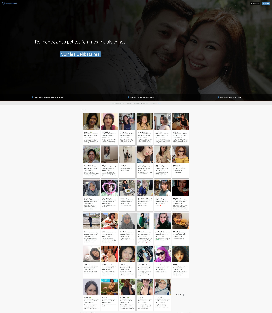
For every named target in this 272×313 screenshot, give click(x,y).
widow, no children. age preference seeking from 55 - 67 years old (127, 239)
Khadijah (158, 298)
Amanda (158, 231)
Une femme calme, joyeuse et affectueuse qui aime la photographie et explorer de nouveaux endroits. (90, 207)
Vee (121, 264)
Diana (122, 132)
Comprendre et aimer (178, 172)
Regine (176, 198)
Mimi (157, 132)
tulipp (140, 231)
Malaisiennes (137, 103)
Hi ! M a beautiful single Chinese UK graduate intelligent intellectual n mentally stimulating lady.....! (180, 273)
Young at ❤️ (158, 205)
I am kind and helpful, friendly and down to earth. (90, 272)
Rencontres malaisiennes (117, 103)
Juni (157, 264)
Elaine (175, 231)
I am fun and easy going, (178, 238)
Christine (158, 198)
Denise (175, 264)
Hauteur (154, 103)
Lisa (139, 298)
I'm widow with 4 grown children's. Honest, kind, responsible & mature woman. (162, 306)
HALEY (158, 165)
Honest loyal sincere (142, 205)
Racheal (123, 298)
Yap (103, 298)
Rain (86, 298)
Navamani (106, 264)
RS (85, 231)
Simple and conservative (125, 205)
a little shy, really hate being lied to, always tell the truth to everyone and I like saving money (144, 273)
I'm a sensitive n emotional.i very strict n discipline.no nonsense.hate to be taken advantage (109, 273)
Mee (103, 231)
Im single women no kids (161, 271)
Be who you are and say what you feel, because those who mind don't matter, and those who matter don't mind (90, 240)
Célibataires (146, 103)
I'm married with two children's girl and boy (109, 206)
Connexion (266, 3)
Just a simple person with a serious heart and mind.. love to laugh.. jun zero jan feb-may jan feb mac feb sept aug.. (127, 273)
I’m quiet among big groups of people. (109, 305)
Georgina (105, 198)
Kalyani (105, 132)
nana (122, 165)
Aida (86, 198)
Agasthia (87, 165)
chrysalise (141, 132)
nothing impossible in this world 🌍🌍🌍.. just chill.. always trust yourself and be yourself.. (162, 239)
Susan (86, 132)
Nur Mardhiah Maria (144, 198)
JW (174, 132)
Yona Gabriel (142, 264)
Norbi (122, 231)
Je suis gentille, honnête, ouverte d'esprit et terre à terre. (145, 173)
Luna (139, 165)
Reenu (175, 165)
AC (103, 165)
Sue (85, 264)
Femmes (128, 103)
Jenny (122, 198)
